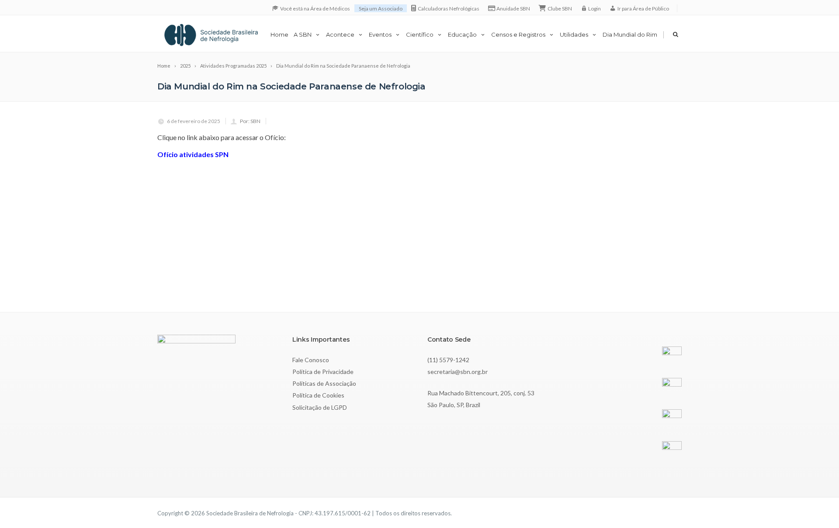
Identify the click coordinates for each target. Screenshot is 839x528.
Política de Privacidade (323, 371)
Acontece (340, 34)
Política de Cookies (318, 395)
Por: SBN (250, 121)
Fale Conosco (310, 359)
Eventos (380, 34)
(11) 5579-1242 (448, 359)
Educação (462, 34)
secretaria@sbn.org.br (457, 371)
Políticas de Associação (324, 383)
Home (279, 34)
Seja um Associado (380, 8)
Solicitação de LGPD (319, 407)
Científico (419, 34)
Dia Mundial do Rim (630, 34)
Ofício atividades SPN (193, 154)
